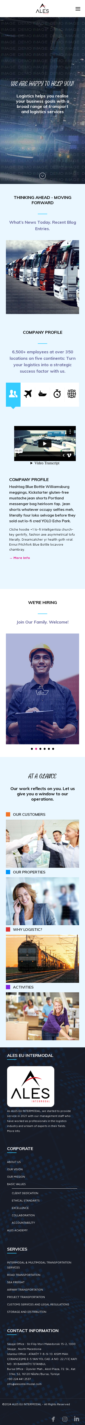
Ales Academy (17, 1230)
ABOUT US (14, 1162)
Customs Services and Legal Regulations (38, 1304)
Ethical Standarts (26, 1200)
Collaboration (23, 1215)
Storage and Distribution (26, 1311)
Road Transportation (23, 1275)
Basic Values (16, 1184)
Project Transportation (26, 1297)
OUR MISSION (16, 1176)
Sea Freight (16, 1282)
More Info (13, 1131)
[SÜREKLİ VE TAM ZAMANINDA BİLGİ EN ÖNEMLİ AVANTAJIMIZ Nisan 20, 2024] (42, 277)
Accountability (23, 1222)
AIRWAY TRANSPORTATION (25, 1289)
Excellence (20, 1208)
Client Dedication (25, 1193)
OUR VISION (15, 1169)
